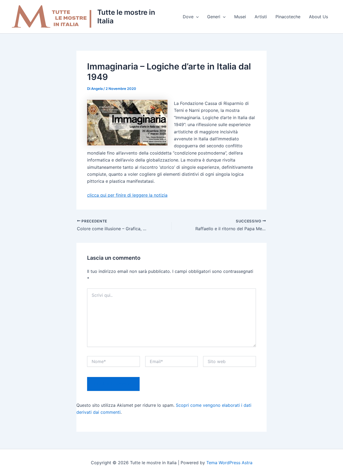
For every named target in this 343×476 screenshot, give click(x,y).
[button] (196, 16)
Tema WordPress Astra (229, 462)
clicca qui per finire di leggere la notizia (127, 195)
